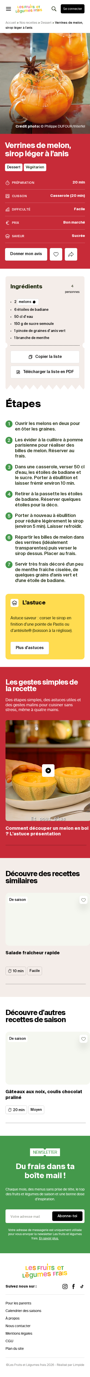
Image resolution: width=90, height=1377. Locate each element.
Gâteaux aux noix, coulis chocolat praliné (44, 1095)
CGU (9, 1341)
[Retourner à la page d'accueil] (29, 8)
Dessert (46, 22)
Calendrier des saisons (23, 1311)
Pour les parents (18, 1303)
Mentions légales (19, 1333)
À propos (13, 1318)
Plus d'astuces (30, 648)
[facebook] (73, 1286)
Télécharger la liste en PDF (48, 372)
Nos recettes (28, 22)
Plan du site (15, 1349)
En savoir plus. (49, 1238)
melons (25, 302)
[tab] (71, 254)
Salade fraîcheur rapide (33, 953)
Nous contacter (18, 1326)
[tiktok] (82, 1286)
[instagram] (65, 1286)
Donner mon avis (26, 254)
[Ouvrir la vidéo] (48, 770)
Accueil (11, 22)
